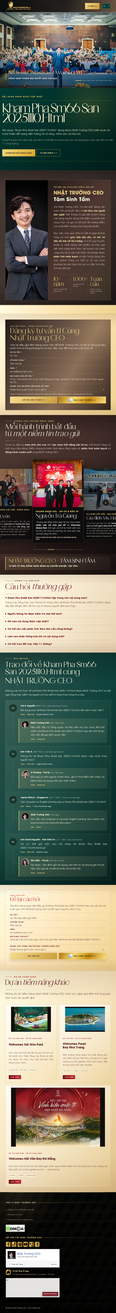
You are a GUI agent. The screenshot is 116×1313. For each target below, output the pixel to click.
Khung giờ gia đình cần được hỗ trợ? (29, 386)
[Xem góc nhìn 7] (65, 549)
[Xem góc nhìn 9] (76, 549)
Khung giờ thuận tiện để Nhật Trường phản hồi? (35, 946)
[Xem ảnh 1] (78, 80)
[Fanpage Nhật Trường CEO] (37, 1244)
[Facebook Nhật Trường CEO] (8, 1244)
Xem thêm (15, 1077)
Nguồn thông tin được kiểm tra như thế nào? (35, 613)
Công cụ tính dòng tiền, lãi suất (21, 1210)
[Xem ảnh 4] (93, 80)
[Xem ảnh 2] (84, 80)
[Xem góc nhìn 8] (71, 549)
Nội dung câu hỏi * (20, 936)
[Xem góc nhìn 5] (54, 549)
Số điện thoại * (18, 360)
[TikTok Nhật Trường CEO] (14, 1244)
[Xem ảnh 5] (97, 80)
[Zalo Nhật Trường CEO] (31, 1244)
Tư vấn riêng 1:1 (48, 153)
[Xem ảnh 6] (102, 80)
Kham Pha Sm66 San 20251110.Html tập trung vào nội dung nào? (47, 598)
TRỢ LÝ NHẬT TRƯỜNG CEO (21, 1202)
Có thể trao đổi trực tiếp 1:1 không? (30, 644)
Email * (13, 368)
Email (12, 929)
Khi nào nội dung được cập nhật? (28, 621)
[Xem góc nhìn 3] (45, 549)
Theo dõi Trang (16, 1264)
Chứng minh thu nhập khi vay (20, 1219)
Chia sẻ (54, 1264)
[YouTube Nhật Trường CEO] (25, 1244)
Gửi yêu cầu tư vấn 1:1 (33, 400)
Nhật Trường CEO (28, 1253)
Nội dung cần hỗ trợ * (21, 376)
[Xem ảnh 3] (89, 80)
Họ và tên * (16, 352)
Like (22, 806)
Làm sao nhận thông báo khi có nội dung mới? (36, 636)
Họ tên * (14, 915)
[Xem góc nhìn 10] (80, 549)
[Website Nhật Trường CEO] (19, 1244)
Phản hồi (30, 714)
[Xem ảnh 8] (111, 80)
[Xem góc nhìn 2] (40, 549)
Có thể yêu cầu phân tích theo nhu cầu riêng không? (40, 629)
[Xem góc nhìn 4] (49, 549)
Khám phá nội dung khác (19, 153)
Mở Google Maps (50, 1294)
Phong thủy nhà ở (15, 1214)
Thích (22, 714)
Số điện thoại (17, 922)
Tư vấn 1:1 (92, 6)
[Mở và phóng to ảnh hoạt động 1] (58, 44)
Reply (28, 806)
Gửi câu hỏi (34, 956)
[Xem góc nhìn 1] (35, 549)
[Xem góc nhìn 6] (59, 549)
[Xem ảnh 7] (106, 80)
